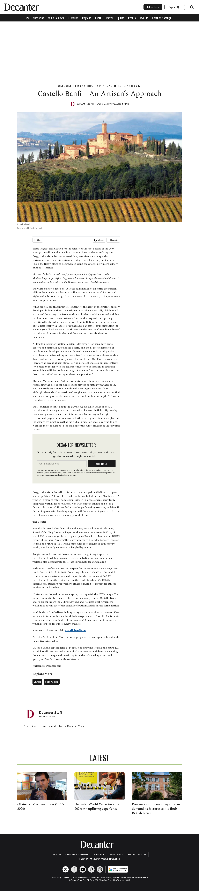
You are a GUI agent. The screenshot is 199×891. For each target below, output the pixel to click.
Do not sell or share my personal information (99, 859)
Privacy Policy (116, 854)
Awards (144, 18)
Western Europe (93, 86)
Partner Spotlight (162, 18)
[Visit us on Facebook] (74, 869)
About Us (57, 854)
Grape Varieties (51, 681)
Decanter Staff (86, 104)
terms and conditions (136, 854)
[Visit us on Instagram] (100, 869)
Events (132, 18)
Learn (98, 18)
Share (39, 240)
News (126, 104)
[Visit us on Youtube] (83, 869)
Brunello (37, 681)
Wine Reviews (56, 18)
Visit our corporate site (137, 877)
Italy (107, 86)
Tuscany (135, 86)
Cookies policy (99, 854)
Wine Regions (73, 86)
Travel (109, 18)
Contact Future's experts (76, 854)
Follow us (101, 240)
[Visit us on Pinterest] (91, 869)
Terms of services (66, 470)
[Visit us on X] (65, 869)
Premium (73, 18)
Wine (60, 86)
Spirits (120, 18)
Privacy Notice (107, 470)
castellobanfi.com (75, 630)
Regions (86, 18)
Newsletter (115, 240)
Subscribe (152, 7)
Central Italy (120, 86)
